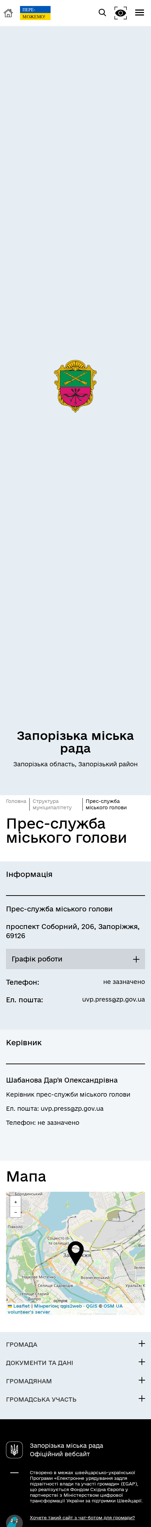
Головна (16, 801)
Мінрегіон (46, 1305)
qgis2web (71, 1305)
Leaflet (21, 1305)
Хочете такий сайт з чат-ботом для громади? (82, 1517)
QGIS (91, 1305)
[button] (75, 1253)
